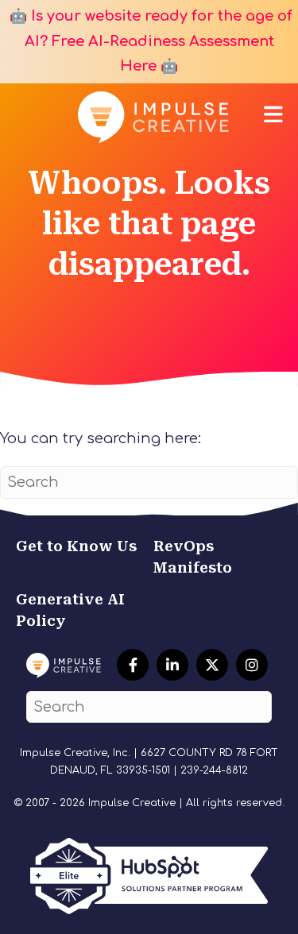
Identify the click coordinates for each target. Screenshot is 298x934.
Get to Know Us (76, 546)
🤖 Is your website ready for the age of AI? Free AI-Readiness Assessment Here (149, 41)
